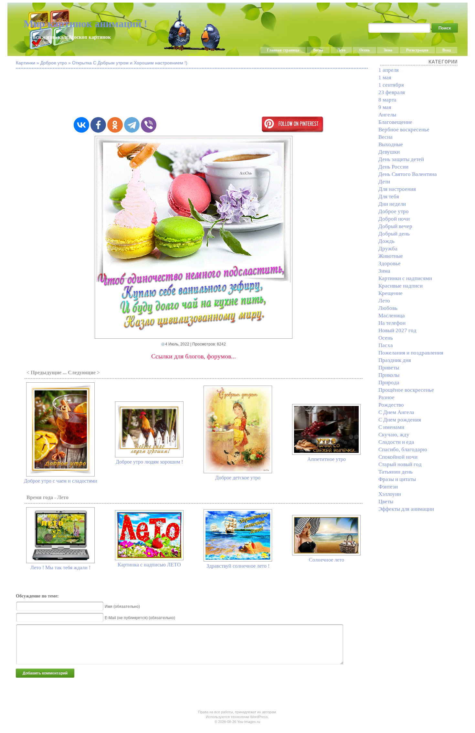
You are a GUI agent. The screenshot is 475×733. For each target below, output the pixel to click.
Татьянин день (395, 472)
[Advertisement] (193, 93)
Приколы (388, 375)
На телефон (392, 323)
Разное (386, 397)
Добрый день (394, 234)
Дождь (386, 241)
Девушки (389, 152)
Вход (446, 50)
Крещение (390, 293)
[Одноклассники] (115, 125)
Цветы (385, 501)
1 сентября (391, 85)
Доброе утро (393, 211)
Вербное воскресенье (403, 129)
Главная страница (283, 50)
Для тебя (388, 196)
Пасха (385, 345)
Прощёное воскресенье (406, 390)
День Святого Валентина (407, 174)
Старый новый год (400, 464)
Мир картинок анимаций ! (85, 23)
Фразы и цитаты (397, 479)
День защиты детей (401, 159)
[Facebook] (98, 125)
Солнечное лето (326, 560)
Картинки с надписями (405, 278)
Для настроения (397, 189)
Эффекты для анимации (406, 509)
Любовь (387, 308)
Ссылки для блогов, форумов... (193, 356)
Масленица (391, 315)
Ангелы (387, 115)
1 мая (384, 77)
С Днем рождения (399, 420)
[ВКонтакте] (81, 125)
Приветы (388, 368)
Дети (384, 182)
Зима (388, 50)
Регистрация (417, 50)
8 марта (387, 100)
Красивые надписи (400, 286)
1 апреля (388, 70)
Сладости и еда (396, 442)
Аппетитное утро (326, 459)
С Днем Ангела (396, 412)
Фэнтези (388, 487)
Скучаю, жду (393, 435)
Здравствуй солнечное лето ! (237, 566)
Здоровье (389, 263)
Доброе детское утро (237, 477)
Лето (341, 50)
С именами (391, 427)
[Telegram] (132, 125)
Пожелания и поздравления (410, 353)
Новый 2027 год (397, 330)
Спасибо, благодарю (402, 449)
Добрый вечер (395, 226)
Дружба (387, 249)
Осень (364, 50)
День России (393, 167)
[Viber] (148, 125)
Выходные (390, 144)
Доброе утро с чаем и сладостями (60, 481)
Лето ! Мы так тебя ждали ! (60, 567)
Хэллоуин (389, 494)
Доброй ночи (394, 219)
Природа (388, 382)
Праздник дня (394, 360)
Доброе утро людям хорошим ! (149, 462)
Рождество (391, 405)
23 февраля (391, 92)
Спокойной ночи (397, 457)
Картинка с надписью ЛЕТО (149, 564)
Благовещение (395, 122)
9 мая (384, 107)
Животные (390, 256)
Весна (318, 50)
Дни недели (392, 204)
